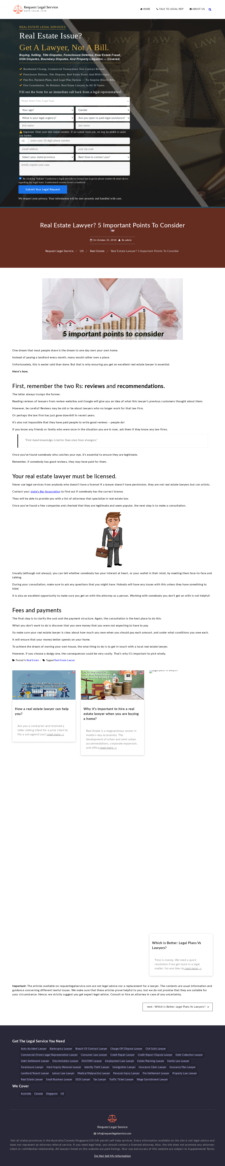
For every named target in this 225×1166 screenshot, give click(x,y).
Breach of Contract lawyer (91, 1049)
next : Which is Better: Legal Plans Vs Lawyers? (176, 1007)
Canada (38, 1094)
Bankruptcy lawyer (61, 1049)
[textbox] (75, 100)
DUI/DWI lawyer (92, 1061)
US (62, 1094)
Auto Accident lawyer (34, 1049)
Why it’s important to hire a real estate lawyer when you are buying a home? (111, 714)
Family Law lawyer (178, 1061)
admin (128, 240)
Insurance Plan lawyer (182, 1067)
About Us (198, 9)
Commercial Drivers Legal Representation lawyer (49, 1055)
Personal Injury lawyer (126, 1073)
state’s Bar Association (45, 491)
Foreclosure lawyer (32, 1067)
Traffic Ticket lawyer (121, 1079)
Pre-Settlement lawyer (156, 1073)
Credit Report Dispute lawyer (155, 1055)
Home (146, 9)
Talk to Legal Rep (171, 9)
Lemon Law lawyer (63, 1073)
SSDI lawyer (82, 1079)
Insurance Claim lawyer (152, 1067)
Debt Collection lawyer (189, 1055)
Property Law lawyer (184, 1073)
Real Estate (33, 660)
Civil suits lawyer (156, 1049)
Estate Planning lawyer (150, 1061)
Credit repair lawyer (122, 1055)
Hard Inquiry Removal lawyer (64, 1067)
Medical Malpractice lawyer (94, 1073)
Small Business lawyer (59, 1079)
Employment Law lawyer (119, 1061)
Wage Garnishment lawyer (152, 1079)
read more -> (55, 734)
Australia (26, 1094)
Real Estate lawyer (64, 660)
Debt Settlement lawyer (35, 1061)
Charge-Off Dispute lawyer (126, 1049)
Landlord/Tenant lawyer (35, 1073)
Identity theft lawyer (97, 1067)
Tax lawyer (99, 1079)
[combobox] (74, 101)
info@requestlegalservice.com (113, 1133)
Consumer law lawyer (94, 1055)
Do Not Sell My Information (112, 1156)
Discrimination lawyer (65, 1061)
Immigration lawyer (124, 1067)
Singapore (52, 1094)
